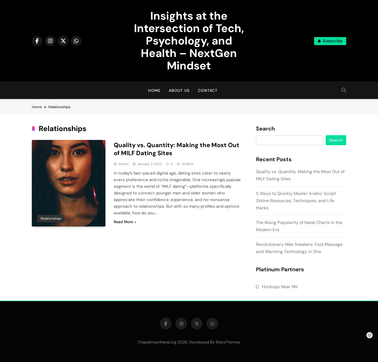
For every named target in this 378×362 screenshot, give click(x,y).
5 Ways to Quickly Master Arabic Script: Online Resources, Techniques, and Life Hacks (296, 201)
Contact (208, 90)
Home (154, 90)
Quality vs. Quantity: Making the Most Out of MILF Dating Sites (176, 149)
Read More (123, 221)
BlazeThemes (228, 342)
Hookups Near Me (280, 287)
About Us (179, 90)
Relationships (51, 218)
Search (265, 129)
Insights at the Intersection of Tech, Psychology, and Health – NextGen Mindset (189, 41)
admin (123, 164)
